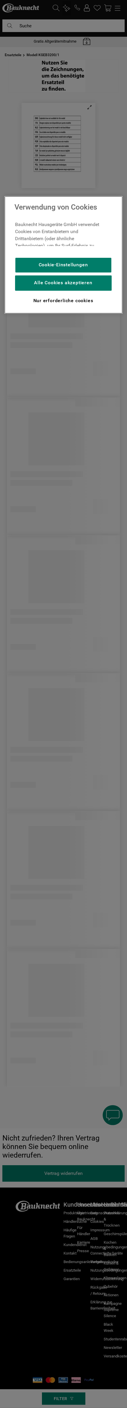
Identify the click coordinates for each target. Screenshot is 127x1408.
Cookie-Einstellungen (63, 264)
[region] (63, 255)
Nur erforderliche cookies (63, 300)
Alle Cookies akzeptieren (63, 282)
